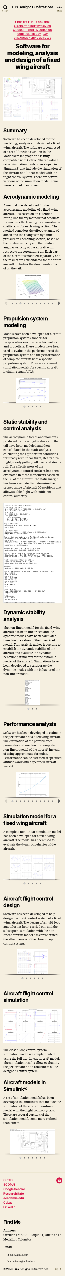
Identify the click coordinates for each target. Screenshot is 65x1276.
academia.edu (13, 1198)
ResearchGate (13, 1193)
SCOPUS (9, 1184)
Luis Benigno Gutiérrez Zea (32, 7)
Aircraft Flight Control (32, 22)
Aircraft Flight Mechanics (32, 30)
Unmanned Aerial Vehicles (32, 37)
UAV (45, 34)
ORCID (8, 1180)
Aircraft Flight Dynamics (32, 26)
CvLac (7, 1202)
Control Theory (29, 34)
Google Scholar (14, 1189)
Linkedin (9, 1207)
